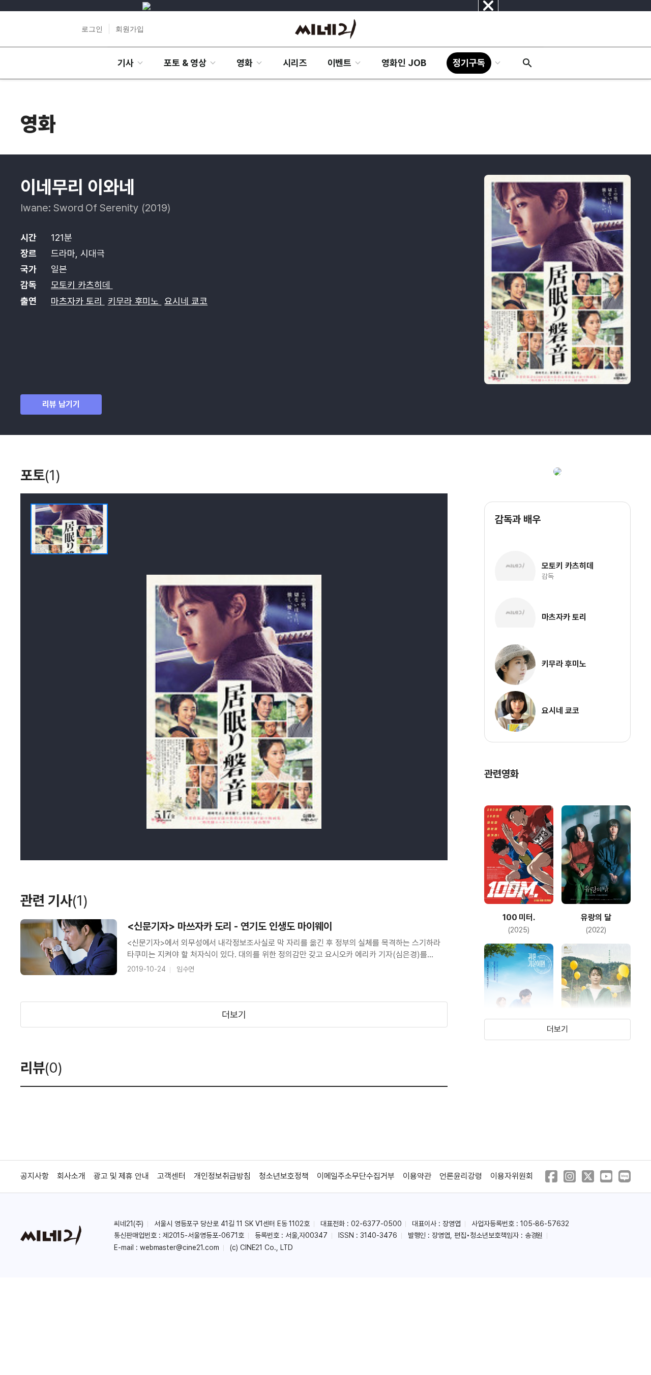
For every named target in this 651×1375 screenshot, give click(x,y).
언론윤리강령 (460, 1176)
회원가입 (129, 29)
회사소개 (71, 1176)
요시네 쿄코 (186, 301)
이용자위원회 (511, 1176)
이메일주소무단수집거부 (356, 1176)
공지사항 (34, 1176)
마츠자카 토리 (78, 301)
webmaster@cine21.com (179, 1247)
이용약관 (417, 1176)
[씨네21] (325, 29)
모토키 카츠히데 (82, 284)
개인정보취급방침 (222, 1176)
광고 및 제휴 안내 (122, 1176)
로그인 (92, 29)
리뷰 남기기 (61, 404)
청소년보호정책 (284, 1176)
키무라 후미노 (135, 301)
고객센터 (171, 1176)
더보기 (234, 1014)
